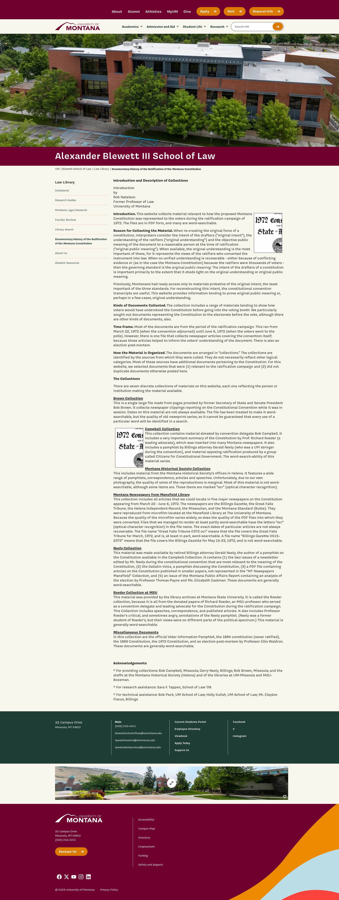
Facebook (239, 722)
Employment (146, 846)
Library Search (64, 229)
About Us (61, 253)
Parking (143, 855)
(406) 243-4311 (125, 726)
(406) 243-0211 (65, 840)
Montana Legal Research (71, 210)
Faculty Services (65, 219)
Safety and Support (150, 864)
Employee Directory (187, 729)
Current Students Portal (190, 722)
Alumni (134, 11)
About (117, 11)
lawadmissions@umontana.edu (135, 740)
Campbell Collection (162, 428)
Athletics (153, 11)
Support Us (182, 750)
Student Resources (67, 262)
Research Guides (65, 200)
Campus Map (146, 828)
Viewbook (181, 736)
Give (187, 11)
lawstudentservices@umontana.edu (138, 747)
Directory (144, 837)
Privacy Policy (109, 890)
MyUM (172, 11)
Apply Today (182, 743)
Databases (62, 190)
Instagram (239, 736)
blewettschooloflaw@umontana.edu (138, 733)
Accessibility (146, 819)
